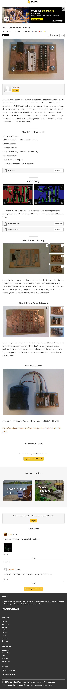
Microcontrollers (24, 31)
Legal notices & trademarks (43, 685)
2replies (7, 562)
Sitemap (5, 659)
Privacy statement (37, 682)
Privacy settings (49, 682)
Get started (5, 653)
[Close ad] (63, 9)
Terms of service (23, 682)
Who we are (6, 661)
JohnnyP (7, 31)
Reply (34, 558)
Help (3, 656)
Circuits (14, 31)
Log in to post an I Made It (33, 459)
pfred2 (10, 534)
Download (58, 170)
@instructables (10, 670)
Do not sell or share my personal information (18, 685)
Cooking (4, 633)
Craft (3, 630)
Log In (33, 521)
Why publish (6, 650)
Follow (15, 90)
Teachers (5, 641)
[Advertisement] (33, 15)
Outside (4, 638)
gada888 (11, 569)
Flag (7, 554)
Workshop (5, 624)
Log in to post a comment (33, 589)
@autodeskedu (10, 674)
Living (4, 635)
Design (4, 627)
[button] (2, 2)
